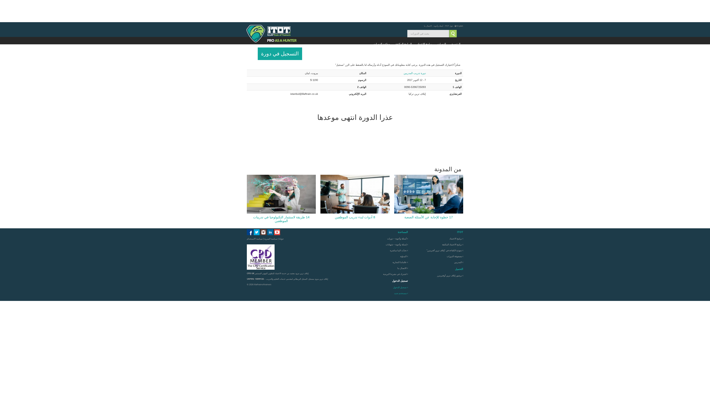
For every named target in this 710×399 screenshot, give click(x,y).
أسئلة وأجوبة (438, 4)
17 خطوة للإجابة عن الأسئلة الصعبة (428, 195)
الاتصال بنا (428, 4)
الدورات (441, 21)
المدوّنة (403, 234)
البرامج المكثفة (403, 21)
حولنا (281, 216)
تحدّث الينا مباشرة (398, 228)
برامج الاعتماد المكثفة (452, 222)
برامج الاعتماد (424, 21)
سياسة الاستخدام (255, 216)
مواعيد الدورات (382, 21)
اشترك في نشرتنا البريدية (395, 252)
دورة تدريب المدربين (415, 51)
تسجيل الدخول (400, 265)
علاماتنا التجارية (400, 240)
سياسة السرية (270, 216)
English (460, 4)
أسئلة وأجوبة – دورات (397, 216)
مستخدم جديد (400, 271)
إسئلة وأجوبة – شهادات (396, 222)
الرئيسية (456, 21)
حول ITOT (449, 4)
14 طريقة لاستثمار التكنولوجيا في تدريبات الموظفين (281, 197)
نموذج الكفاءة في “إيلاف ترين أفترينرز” (444, 228)
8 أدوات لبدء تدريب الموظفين (355, 195)
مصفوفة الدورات (454, 234)
